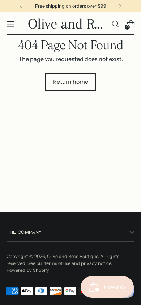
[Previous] (21, 6)
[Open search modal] (115, 23)
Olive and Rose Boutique (72, 256)
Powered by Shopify (28, 270)
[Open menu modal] (10, 23)
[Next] (120, 6)
